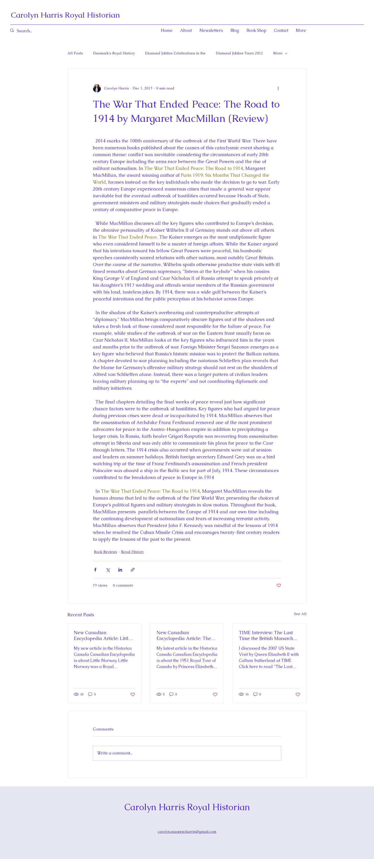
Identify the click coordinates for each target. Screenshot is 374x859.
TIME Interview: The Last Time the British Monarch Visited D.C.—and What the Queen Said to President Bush (268, 635)
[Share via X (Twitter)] (107, 569)
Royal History (132, 551)
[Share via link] (132, 569)
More (277, 53)
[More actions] (278, 88)
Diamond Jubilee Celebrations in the (175, 53)
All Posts (75, 53)
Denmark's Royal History (114, 53)
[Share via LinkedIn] (120, 569)
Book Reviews (105, 551)
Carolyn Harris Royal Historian (65, 15)
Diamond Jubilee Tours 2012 (239, 53)
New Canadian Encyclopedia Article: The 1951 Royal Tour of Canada (185, 635)
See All (300, 614)
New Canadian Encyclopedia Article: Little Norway (102, 635)
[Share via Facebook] (95, 569)
